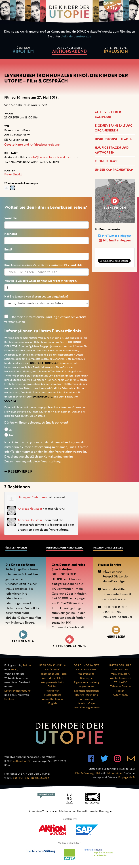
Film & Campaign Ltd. (87, 773)
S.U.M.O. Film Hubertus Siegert (31, 778)
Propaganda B (126, 777)
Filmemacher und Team (53, 673)
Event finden (115, 207)
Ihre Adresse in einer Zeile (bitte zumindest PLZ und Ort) (43, 265)
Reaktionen (52, 690)
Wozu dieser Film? (52, 678)
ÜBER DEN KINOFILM (52, 665)
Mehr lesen (115, 636)
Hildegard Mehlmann (32, 497)
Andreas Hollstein (30, 508)
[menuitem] (23, 50)
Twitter (27, 665)
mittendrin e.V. (22, 761)
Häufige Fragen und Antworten (112, 150)
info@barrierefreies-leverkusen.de (53, 157)
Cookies (10, 401)
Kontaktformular (44, 363)
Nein (11, 435)
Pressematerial (52, 695)
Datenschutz (43, 396)
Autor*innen (120, 695)
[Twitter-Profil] (104, 760)
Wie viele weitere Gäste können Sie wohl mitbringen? (41, 281)
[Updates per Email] (131, 760)
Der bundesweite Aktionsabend (64, 547)
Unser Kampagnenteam (114, 169)
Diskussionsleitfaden (113, 139)
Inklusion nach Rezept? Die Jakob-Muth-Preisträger (115, 576)
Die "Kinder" (52, 669)
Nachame (10, 233)
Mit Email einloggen (116, 240)
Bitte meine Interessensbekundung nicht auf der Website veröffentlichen (45, 319)
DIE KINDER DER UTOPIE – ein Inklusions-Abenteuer (117, 612)
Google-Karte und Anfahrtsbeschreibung (32, 144)
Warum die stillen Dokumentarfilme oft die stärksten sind (116, 594)
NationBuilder (114, 773)
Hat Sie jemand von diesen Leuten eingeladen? (36, 296)
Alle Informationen (69, 646)
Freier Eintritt (13, 174)
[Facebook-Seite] (91, 760)
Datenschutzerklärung (17, 690)
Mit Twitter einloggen (116, 235)
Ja (10, 430)
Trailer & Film (23, 641)
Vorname (10, 218)
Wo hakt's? (120, 682)
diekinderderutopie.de (76, 36)
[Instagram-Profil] (117, 760)
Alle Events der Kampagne (108, 114)
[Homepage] (69, 12)
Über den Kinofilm (16, 547)
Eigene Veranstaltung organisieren (113, 128)
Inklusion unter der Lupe (108, 547)
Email (8, 249)
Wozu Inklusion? (120, 673)
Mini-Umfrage (106, 161)
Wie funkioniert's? (120, 678)
